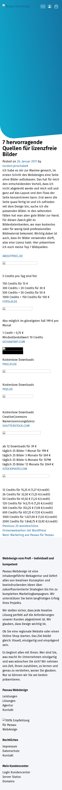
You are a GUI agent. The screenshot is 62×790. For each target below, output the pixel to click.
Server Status (11, 777)
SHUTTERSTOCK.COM (16, 426)
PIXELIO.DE (9, 364)
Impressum (9, 746)
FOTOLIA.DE (9, 301)
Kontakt (7, 710)
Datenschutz (11, 751)
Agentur (7, 705)
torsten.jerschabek (15, 166)
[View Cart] (56, 6)
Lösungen (9, 701)
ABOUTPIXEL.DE (12, 256)
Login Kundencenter (16, 772)
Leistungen (9, 696)
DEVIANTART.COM (13, 342)
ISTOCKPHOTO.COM (14, 469)
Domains (8, 781)
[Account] (49, 6)
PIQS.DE (7, 389)
